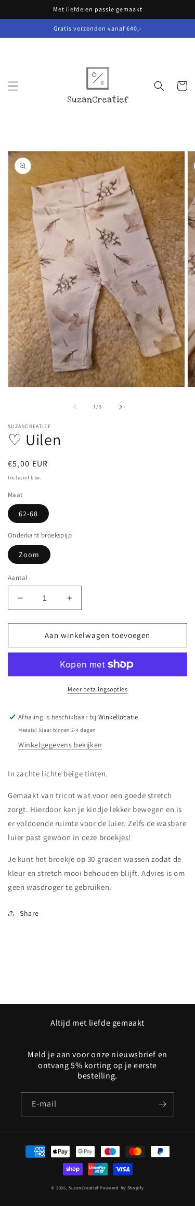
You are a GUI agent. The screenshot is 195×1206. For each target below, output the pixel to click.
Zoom (29, 554)
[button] (13, 86)
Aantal (17, 577)
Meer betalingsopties (97, 689)
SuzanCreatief (83, 1187)
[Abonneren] (162, 1104)
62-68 (28, 513)
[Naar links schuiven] (74, 406)
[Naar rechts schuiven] (120, 406)
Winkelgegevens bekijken (60, 744)
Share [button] (29, 913)
